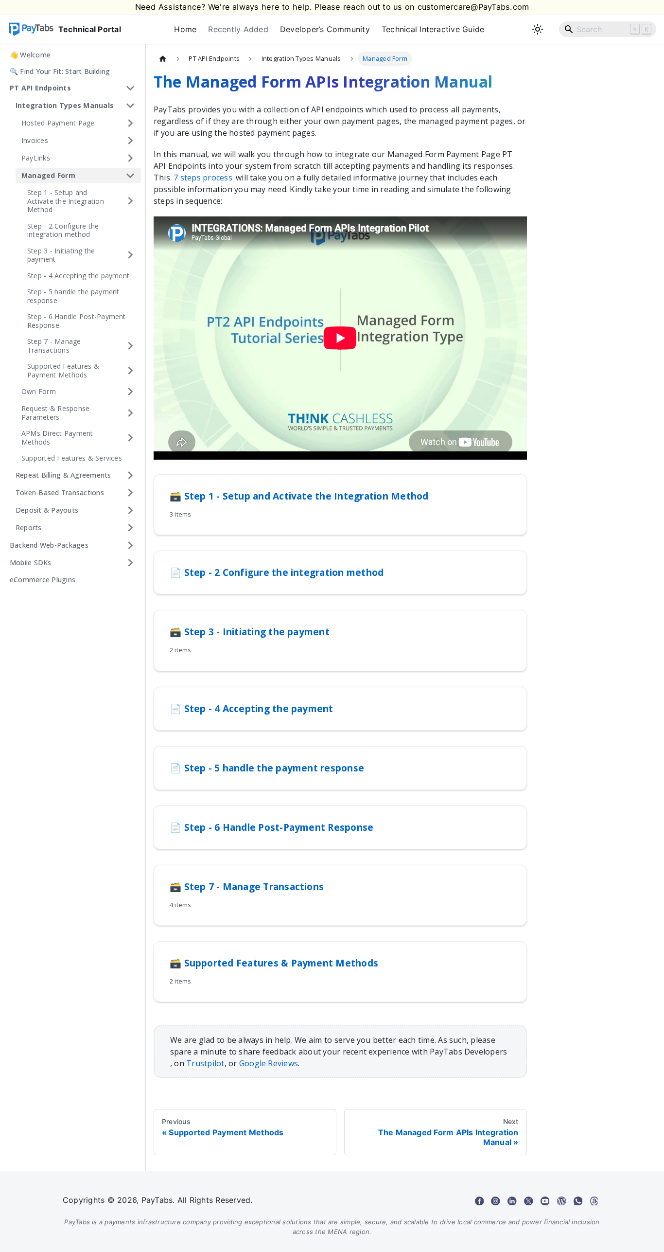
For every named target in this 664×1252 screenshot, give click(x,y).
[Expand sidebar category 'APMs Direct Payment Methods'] (130, 437)
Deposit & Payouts (47, 510)
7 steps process (203, 177)
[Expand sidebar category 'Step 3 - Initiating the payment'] (130, 255)
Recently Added (238, 29)
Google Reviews (268, 1063)
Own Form (38, 391)
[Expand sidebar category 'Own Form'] (130, 391)
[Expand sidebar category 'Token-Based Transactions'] (130, 493)
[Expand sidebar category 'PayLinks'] (130, 158)
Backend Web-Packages (49, 545)
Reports (29, 527)
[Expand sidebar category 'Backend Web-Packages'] (130, 545)
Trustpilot (205, 1063)
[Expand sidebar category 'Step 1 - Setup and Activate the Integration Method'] (130, 201)
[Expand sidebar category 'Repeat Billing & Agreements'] (130, 475)
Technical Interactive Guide (433, 29)
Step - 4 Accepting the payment (78, 275)
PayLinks (35, 157)
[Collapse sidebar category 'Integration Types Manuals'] (130, 105)
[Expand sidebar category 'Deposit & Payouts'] (130, 510)
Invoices (34, 140)
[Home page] (163, 59)
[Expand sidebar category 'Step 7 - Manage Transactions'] (130, 345)
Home (185, 29)
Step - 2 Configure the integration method (63, 230)
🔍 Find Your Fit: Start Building (60, 71)
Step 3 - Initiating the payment (61, 255)
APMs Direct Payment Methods (57, 438)
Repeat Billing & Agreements (63, 475)
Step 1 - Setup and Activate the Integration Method (65, 201)
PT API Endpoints (40, 87)
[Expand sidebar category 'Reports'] (130, 528)
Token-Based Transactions (60, 492)
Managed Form (48, 175)
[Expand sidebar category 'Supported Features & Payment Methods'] (130, 370)
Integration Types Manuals (65, 105)
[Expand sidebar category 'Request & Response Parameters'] (130, 412)
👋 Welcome (30, 54)
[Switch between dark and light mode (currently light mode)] (537, 29)
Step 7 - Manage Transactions (54, 346)
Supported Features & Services (71, 458)
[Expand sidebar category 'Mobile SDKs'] (130, 563)
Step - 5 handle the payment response (73, 296)
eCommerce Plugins (42, 579)
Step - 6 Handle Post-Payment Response (76, 321)
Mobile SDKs (31, 562)
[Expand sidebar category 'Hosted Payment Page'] (130, 123)
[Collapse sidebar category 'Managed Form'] (130, 175)
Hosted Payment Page (58, 122)
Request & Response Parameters (55, 413)
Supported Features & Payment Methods (63, 370)
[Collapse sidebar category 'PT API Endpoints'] (130, 88)
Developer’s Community (325, 29)
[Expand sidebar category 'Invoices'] (130, 140)
